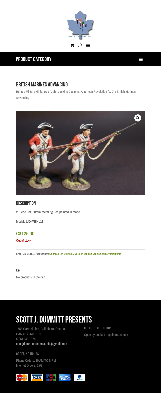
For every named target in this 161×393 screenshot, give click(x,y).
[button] (137, 117)
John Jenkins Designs (65, 91)
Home (20, 91)
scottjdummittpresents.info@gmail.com (41, 343)
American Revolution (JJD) (97, 91)
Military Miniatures (37, 91)
